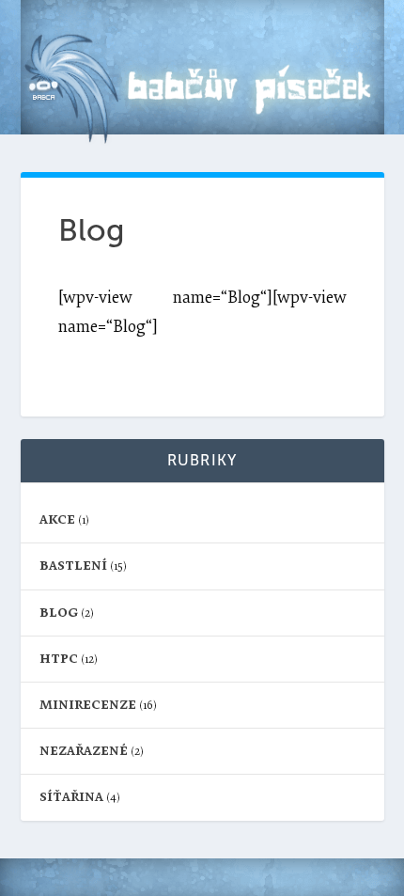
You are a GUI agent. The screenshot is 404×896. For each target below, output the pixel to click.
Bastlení (73, 566)
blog (58, 613)
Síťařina (71, 797)
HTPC (58, 659)
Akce (57, 519)
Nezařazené (83, 751)
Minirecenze (87, 705)
